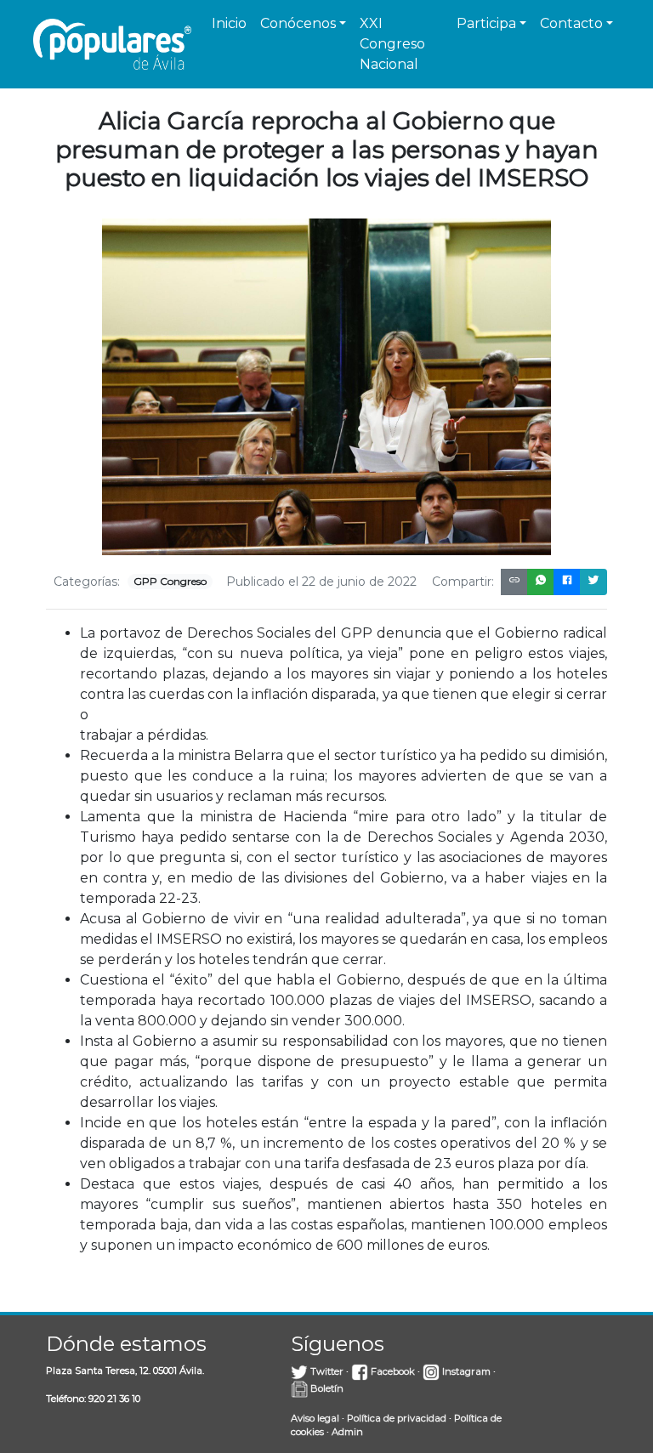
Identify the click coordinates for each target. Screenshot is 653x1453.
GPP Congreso (170, 581)
